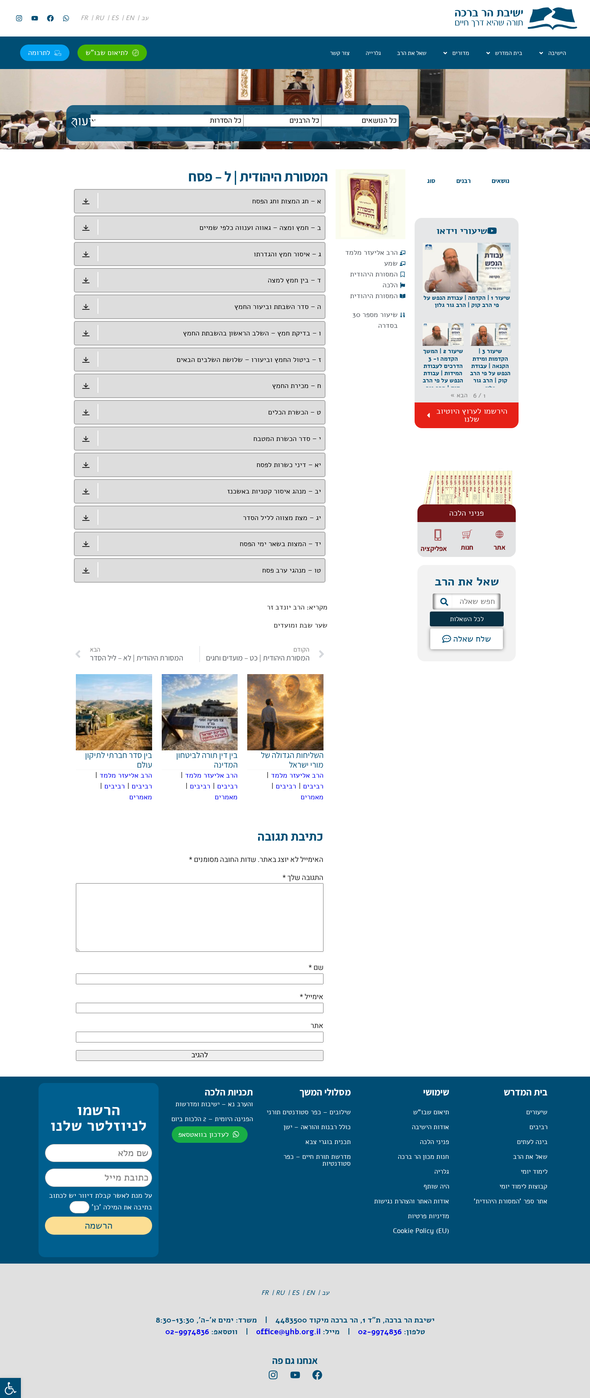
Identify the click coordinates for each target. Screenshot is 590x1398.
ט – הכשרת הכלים (294, 412)
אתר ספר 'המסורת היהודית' (510, 1201)
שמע (391, 263)
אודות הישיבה (430, 1127)
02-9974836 (380, 1332)
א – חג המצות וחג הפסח (286, 201)
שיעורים (536, 1112)
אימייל (311, 997)
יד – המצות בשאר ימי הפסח (280, 544)
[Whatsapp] (66, 18)
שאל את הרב (411, 53)
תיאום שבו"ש (431, 1112)
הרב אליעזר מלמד (371, 252)
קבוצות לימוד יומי (523, 1186)
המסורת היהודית (374, 274)
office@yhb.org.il (288, 1332)
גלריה (441, 1171)
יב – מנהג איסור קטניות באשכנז (274, 491)
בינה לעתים (532, 1141)
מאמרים (312, 797)
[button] (466, 283)
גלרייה (373, 53)
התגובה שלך (303, 877)
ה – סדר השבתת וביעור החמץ (277, 306)
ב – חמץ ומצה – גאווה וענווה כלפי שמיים (260, 227)
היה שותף (436, 1186)
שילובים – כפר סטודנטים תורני (309, 1112)
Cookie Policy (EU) (421, 1230)
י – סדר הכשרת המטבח (287, 438)
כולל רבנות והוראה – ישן (317, 1127)
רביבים (313, 786)
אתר (499, 547)
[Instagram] (19, 18)
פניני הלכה (434, 1141)
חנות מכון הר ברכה (423, 1156)
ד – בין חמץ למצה (294, 280)
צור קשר (340, 53)
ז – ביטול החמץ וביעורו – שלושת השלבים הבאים (249, 359)
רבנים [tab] (463, 181)
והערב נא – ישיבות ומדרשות (214, 1104)
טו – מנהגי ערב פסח (291, 570)
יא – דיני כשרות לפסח (288, 464)
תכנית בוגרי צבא (328, 1141)
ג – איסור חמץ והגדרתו (287, 254)
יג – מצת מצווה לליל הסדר (282, 517)
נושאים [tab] (500, 181)
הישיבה (557, 53)
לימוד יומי (534, 1171)
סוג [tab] (431, 181)
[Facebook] (50, 18)
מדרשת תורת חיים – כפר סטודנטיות (317, 1160)
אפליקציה (434, 548)
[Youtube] (34, 18)
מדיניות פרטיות (428, 1216)
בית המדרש (508, 53)
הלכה (390, 285)
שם (316, 967)
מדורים (460, 53)
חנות (467, 547)
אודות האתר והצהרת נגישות (411, 1201)
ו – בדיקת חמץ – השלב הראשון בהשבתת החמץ (252, 333)
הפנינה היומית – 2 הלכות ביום (212, 1119)
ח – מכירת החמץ (296, 385)
